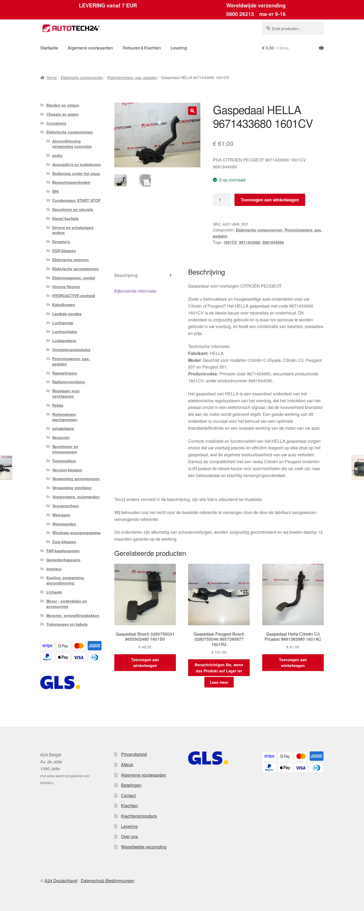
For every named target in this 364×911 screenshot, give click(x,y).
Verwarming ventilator (72, 487)
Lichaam (54, 592)
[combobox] (293, 28)
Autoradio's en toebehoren (76, 164)
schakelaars (63, 428)
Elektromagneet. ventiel (73, 277)
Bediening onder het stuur (76, 173)
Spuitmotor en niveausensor (65, 449)
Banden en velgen (62, 105)
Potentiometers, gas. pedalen (132, 77)
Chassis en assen (62, 114)
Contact (128, 795)
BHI (55, 191)
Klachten (129, 805)
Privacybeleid (134, 754)
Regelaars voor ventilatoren (66, 393)
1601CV (230, 242)
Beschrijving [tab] (125, 275)
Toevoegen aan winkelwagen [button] (145, 662)
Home (52, 77)
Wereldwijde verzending (144, 847)
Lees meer (219, 682)
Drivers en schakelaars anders (73, 230)
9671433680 (249, 242)
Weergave (61, 514)
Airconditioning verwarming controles (72, 143)
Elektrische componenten (82, 77)
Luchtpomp (62, 322)
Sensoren (61, 437)
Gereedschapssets (63, 559)
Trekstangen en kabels (67, 624)
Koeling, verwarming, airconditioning (65, 580)
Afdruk (127, 764)
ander (57, 155)
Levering (179, 48)
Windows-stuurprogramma (76, 532)
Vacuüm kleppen (67, 470)
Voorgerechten (65, 505)
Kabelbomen (63, 304)
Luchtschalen (64, 331)
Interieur (54, 569)
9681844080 (273, 242)
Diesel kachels (65, 218)
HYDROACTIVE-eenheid (73, 295)
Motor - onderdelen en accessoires (66, 603)
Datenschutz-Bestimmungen (107, 880)
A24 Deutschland (61, 880)
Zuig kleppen (64, 541)
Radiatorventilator (68, 381)
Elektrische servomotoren (75, 268)
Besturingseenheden (71, 182)
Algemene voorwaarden (90, 48)
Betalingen (131, 785)
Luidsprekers (64, 340)
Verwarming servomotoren (76, 478)
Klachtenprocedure (139, 816)
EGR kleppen (64, 250)
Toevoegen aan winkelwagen (270, 200)
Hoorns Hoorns (66, 286)
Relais (57, 405)
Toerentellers (64, 460)
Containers (56, 123)
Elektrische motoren (70, 259)
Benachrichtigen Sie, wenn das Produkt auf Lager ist (219, 667)
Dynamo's (61, 241)
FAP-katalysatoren (63, 550)
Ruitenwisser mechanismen (65, 417)
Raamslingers (64, 373)
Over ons (129, 836)
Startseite (49, 48)
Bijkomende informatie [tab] (135, 291)
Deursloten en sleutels (72, 209)
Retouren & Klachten (142, 48)
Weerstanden (64, 524)
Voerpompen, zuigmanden (76, 496)
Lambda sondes (67, 313)
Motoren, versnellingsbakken (72, 615)
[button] (192, 110)
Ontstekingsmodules (71, 349)
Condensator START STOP (76, 200)
